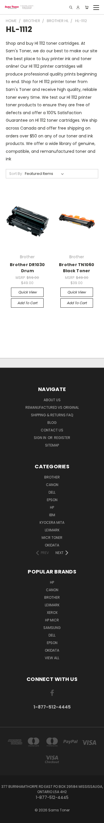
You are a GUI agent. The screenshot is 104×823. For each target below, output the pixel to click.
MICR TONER (52, 537)
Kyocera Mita (52, 522)
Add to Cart (27, 302)
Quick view (27, 292)
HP (52, 507)
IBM (52, 514)
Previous (9, 817)
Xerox (52, 612)
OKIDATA (52, 545)
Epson (52, 499)
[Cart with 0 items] (86, 7)
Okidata (52, 650)
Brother (52, 477)
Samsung (52, 627)
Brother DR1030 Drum (27, 268)
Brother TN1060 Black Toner (76, 268)
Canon (52, 484)
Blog (52, 422)
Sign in (40, 437)
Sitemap (52, 445)
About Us (52, 399)
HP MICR (52, 620)
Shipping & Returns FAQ (52, 415)
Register (62, 437)
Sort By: (16, 173)
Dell (52, 492)
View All (52, 657)
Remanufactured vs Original (52, 407)
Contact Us (52, 430)
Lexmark (52, 530)
